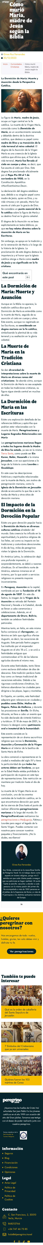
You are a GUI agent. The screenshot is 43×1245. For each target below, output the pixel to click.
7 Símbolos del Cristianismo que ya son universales (19, 1047)
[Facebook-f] (14, 1241)
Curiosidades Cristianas (16, 65)
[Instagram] (19, 1241)
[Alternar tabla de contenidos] (26, 277)
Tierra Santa (7, 453)
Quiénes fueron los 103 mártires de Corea (17, 1081)
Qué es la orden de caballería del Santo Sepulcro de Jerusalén (20, 1012)
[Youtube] (29, 1241)
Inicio (5, 64)
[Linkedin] (21, 904)
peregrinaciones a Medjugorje (16, 819)
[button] (34, 2)
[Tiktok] (24, 1241)
